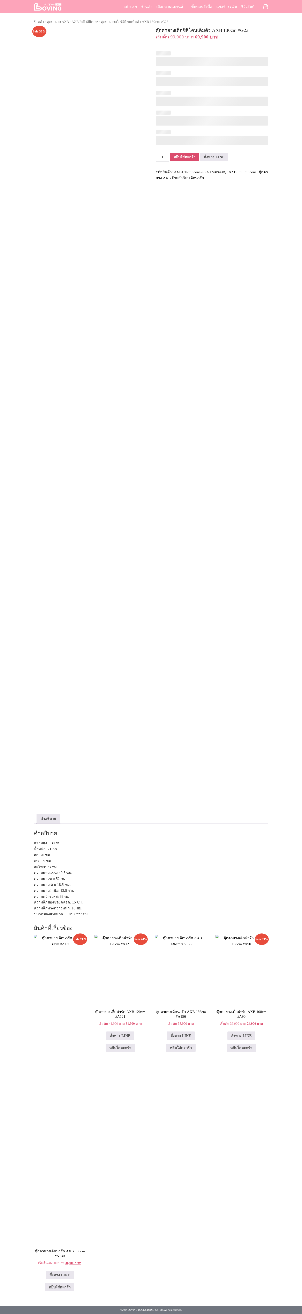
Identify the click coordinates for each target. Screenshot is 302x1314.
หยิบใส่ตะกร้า (185, 157)
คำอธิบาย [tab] (48, 819)
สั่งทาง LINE (214, 157)
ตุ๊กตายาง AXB (58, 22)
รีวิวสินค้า (249, 7)
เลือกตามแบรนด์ (169, 7)
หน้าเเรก (130, 7)
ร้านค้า (146, 7)
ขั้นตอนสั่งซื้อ (201, 7)
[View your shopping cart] (265, 6)
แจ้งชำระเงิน (226, 7)
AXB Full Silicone (84, 22)
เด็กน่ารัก (196, 178)
